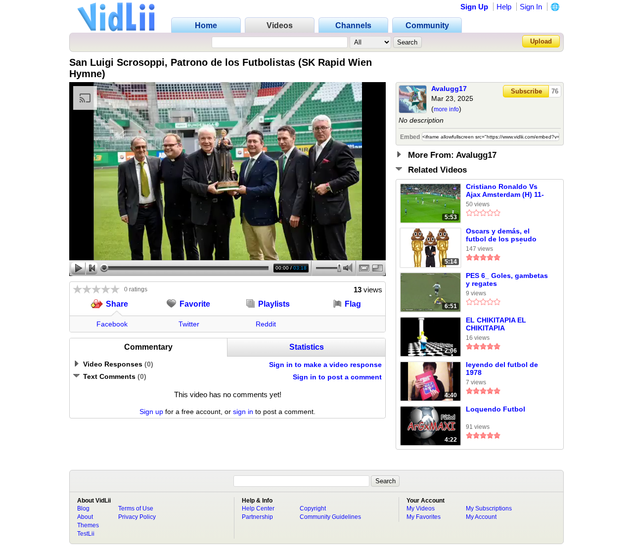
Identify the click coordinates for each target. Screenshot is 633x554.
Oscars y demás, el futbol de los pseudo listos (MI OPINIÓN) (501, 235)
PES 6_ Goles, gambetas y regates (507, 279)
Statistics (306, 347)
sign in (243, 412)
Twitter (189, 324)
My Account (481, 516)
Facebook (112, 324)
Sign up (151, 412)
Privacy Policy (137, 516)
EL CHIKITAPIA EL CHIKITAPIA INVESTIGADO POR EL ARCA (503, 324)
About (85, 516)
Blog (83, 508)
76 (554, 91)
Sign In (531, 6)
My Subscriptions (489, 508)
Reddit (266, 324)
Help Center (258, 508)
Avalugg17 (449, 88)
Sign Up (474, 6)
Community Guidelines (330, 516)
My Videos (421, 508)
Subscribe (526, 91)
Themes (88, 525)
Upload (541, 41)
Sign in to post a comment (337, 377)
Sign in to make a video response (325, 365)
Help (504, 6)
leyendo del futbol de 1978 (502, 368)
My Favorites (424, 516)
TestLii (85, 533)
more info (446, 109)
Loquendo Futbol (495, 409)
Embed (410, 137)
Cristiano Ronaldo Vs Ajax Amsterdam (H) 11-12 (505, 191)
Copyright (313, 508)
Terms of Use (135, 508)
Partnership (257, 516)
